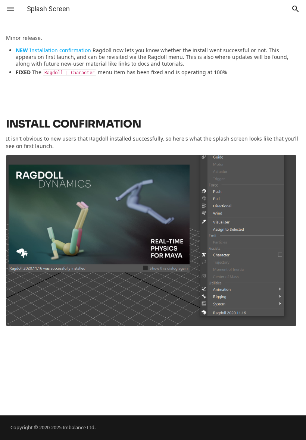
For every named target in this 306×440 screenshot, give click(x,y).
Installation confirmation (53, 50)
